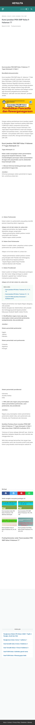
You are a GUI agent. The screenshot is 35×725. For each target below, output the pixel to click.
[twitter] (14, 493)
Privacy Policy (16, 722)
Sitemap (30, 722)
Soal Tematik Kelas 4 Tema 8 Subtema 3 (15, 647)
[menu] (3, 9)
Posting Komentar (16, 26)
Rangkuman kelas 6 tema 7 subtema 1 (15, 640)
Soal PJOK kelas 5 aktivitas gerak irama (15, 651)
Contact (9, 722)
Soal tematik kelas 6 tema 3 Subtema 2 (15, 644)
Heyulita (17, 3)
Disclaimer (24, 722)
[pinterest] (21, 493)
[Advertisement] (17, 46)
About (4, 722)
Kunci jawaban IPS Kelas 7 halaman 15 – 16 (17, 294)
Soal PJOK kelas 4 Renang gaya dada (14, 655)
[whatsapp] (29, 493)
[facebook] (6, 493)
